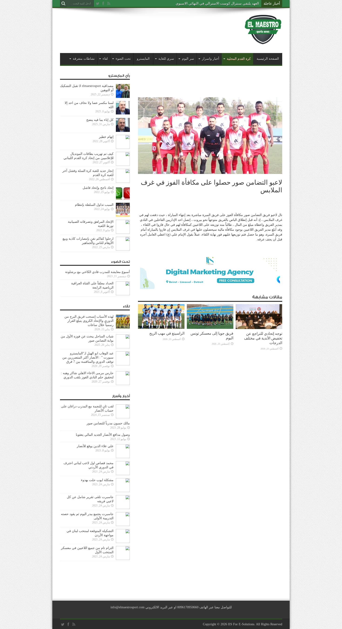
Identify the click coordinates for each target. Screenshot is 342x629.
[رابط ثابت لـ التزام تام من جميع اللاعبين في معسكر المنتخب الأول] (123, 559)
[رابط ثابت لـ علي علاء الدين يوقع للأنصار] (123, 457)
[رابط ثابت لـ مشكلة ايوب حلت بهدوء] (123, 491)
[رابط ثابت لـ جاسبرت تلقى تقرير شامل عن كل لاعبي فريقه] (123, 508)
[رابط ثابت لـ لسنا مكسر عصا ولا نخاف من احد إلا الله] (123, 114)
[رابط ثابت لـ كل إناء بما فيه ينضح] (123, 131)
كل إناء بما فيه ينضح (100, 120)
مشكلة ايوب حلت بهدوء (97, 480)
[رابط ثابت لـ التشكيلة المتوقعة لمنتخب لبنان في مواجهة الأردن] (123, 542)
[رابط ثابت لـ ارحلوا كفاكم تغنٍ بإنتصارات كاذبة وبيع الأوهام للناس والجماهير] (123, 249)
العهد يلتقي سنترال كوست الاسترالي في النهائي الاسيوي (217, 3)
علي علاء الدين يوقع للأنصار (95, 446)
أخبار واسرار (210, 58)
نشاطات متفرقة (84, 58)
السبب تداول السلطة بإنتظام (94, 204)
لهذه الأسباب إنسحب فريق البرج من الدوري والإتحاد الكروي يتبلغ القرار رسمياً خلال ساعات (89, 321)
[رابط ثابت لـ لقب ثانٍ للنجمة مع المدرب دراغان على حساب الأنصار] (123, 417)
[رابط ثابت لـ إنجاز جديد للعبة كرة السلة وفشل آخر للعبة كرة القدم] (123, 181)
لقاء (105, 58)
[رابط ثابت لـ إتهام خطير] (123, 148)
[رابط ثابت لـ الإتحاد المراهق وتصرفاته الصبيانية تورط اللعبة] (123, 232)
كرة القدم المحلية (239, 58)
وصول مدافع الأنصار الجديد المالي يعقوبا (103, 434)
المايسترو (143, 58)
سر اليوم (188, 58)
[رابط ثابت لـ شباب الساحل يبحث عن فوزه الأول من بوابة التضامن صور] (123, 347)
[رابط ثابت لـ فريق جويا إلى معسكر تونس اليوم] (210, 327)
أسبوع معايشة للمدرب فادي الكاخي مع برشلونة (96, 272)
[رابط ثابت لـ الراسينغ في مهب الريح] (161, 327)
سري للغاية (166, 58)
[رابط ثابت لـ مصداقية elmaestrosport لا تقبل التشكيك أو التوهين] (123, 97)
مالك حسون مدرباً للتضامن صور (108, 423)
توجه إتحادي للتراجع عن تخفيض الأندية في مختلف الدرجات (263, 338)
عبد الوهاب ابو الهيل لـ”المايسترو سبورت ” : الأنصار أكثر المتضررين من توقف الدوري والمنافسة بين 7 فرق (88, 357)
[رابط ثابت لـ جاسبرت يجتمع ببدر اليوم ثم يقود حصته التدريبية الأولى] (123, 525)
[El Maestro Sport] (263, 41)
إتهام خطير (106, 137)
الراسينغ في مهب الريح (166, 333)
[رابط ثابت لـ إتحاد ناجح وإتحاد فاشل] (123, 198)
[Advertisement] (144, 26)
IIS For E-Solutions (241, 624)
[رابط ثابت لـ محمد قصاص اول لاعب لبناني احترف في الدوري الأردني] (123, 474)
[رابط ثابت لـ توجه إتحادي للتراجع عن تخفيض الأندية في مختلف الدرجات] (259, 328)
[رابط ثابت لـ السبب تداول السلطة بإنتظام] (123, 215)
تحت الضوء (123, 58)
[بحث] (63, 3)
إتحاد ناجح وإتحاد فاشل (98, 188)
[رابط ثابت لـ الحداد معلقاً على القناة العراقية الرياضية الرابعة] (123, 294)
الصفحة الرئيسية (268, 58)
